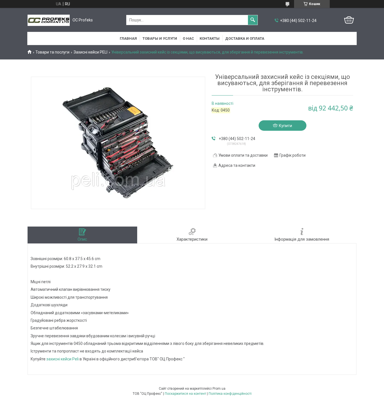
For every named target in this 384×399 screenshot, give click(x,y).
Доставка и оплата (244, 38)
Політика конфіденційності (230, 394)
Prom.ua (219, 389)
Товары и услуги (160, 38)
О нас (188, 38)
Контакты (210, 38)
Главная (128, 38)
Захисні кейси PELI (90, 52)
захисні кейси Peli (62, 359)
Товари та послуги (52, 52)
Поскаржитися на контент (185, 394)
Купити (285, 125)
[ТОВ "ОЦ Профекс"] (49, 20)
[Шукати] (252, 20)
